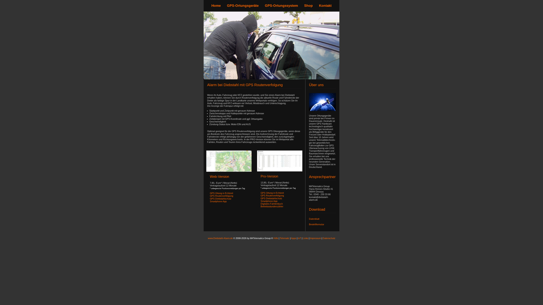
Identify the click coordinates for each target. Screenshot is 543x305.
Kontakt (325, 5)
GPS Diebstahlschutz (220, 199)
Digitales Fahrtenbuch (272, 204)
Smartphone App (218, 201)
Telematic (284, 238)
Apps (293, 238)
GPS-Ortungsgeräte (243, 5)
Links (305, 238)
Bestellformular (316, 224)
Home (216, 5)
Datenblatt (314, 219)
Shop (308, 5)
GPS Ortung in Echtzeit (221, 193)
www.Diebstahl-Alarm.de (220, 238)
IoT (299, 238)
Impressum (316, 238)
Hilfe (275, 238)
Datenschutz (329, 238)
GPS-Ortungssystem (281, 5)
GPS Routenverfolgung (221, 196)
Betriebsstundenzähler (272, 206)
